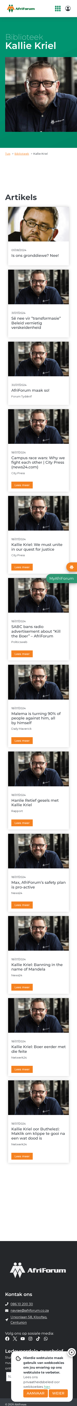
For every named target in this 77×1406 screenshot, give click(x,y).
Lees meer (22, 485)
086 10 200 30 (21, 1304)
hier (47, 1387)
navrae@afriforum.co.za (29, 1310)
